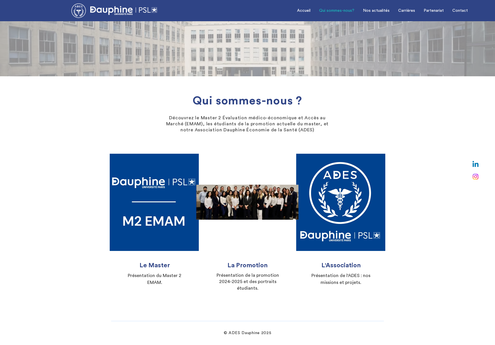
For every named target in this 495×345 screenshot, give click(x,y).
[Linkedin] (475, 164)
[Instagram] (475, 176)
